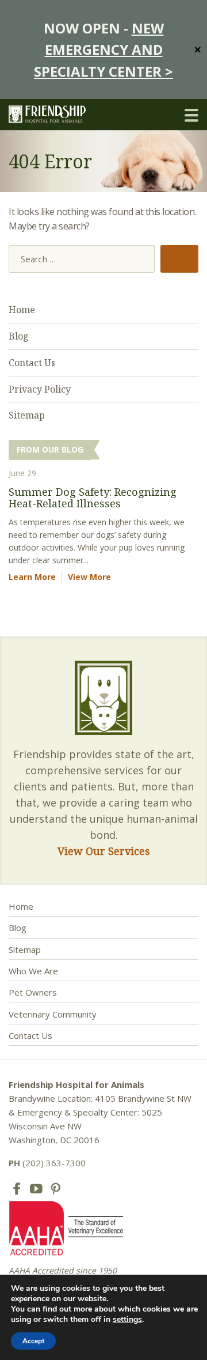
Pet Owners (33, 992)
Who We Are (33, 971)
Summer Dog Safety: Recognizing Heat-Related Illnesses (93, 497)
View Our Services (103, 851)
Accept (33, 1341)
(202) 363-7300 (47, 1163)
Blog (19, 336)
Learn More (32, 576)
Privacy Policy (40, 389)
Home (22, 309)
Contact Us (32, 362)
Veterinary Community (53, 1014)
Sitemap (27, 415)
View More (89, 576)
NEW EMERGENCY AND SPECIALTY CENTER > (103, 49)
